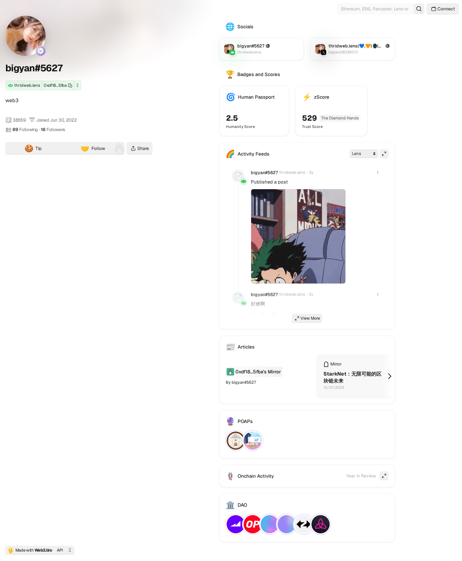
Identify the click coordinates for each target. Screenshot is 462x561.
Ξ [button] (77, 85)
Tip (45, 149)
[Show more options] (377, 172)
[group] (298, 236)
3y (311, 172)
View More (310, 318)
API (60, 550)
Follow (92, 148)
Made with (30, 550)
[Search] (419, 9)
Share (143, 148)
